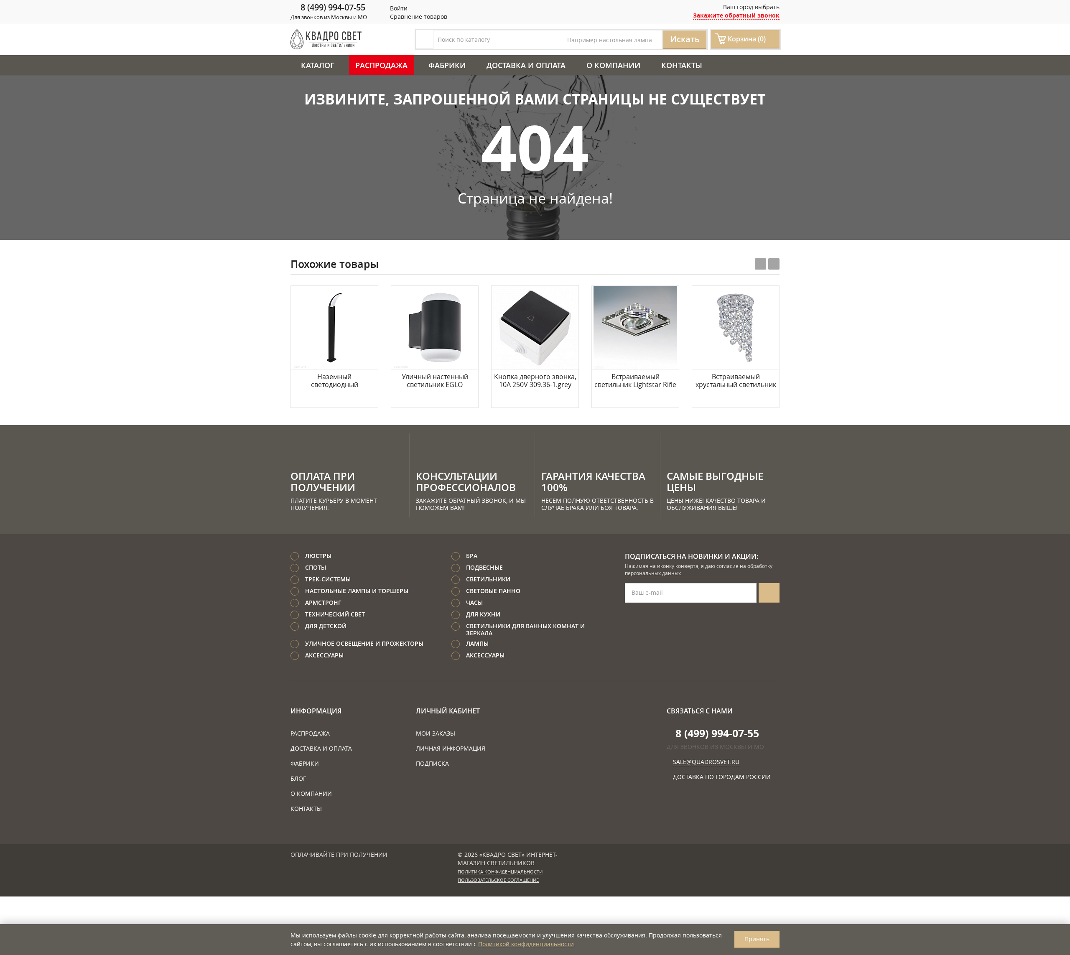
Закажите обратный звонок (736, 15)
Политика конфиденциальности (500, 872)
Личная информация (450, 748)
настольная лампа (625, 40)
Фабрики (447, 65)
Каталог (317, 65)
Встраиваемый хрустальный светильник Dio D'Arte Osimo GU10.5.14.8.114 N (736, 381)
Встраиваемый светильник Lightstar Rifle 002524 (635, 381)
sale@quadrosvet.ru (706, 762)
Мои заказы (435, 733)
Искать (685, 39)
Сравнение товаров (417, 16)
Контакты (681, 65)
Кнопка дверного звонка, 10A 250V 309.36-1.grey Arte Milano (535, 381)
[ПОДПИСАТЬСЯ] (769, 593)
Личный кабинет (448, 711)
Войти (398, 8)
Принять (756, 939)
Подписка (432, 763)
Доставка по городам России (722, 777)
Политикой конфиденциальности (526, 944)
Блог (298, 778)
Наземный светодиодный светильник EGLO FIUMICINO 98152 (334, 381)
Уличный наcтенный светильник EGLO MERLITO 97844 (435, 381)
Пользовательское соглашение (498, 880)
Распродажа (381, 65)
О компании (613, 65)
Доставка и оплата (526, 65)
